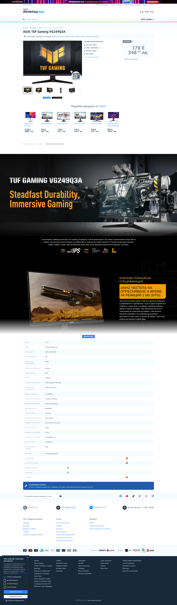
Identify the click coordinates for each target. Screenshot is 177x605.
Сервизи (26, 532)
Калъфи (80, 563)
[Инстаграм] (146, 496)
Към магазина (28, 4)
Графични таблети (61, 566)
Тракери (102, 566)
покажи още (88, 336)
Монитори (37, 568)
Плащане (119, 5)
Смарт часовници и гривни (42, 578)
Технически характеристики (54, 144)
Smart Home (37, 576)
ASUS (102, 106)
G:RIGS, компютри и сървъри (43, 566)
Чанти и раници (39, 563)
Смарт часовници (105, 560)
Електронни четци (61, 563)
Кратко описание (28, 144)
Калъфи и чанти (61, 568)
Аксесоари (59, 571)
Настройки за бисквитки (64, 540)
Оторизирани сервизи (37, 484)
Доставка (112, 5)
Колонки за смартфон (85, 573)
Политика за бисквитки (64, 537)
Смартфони (82, 560)
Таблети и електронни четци (42, 581)
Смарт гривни (104, 563)
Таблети (58, 560)
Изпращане (47, 97)
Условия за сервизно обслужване (132, 5)
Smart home (104, 568)
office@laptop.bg (68, 507)
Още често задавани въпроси (33, 534)
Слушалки (81, 568)
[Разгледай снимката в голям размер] (52, 62)
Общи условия (61, 532)
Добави (131, 59)
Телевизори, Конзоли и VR (42, 584)
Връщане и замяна (29, 529)
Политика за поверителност (65, 534)
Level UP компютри (128, 563)
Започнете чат (100, 507)
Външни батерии (83, 571)
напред (80, 90)
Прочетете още (22, 573)
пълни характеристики (90, 57)
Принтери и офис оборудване (43, 586)
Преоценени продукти (102, 5)
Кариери (59, 526)
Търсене (24, 19)
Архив (91, 523)
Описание (40, 144)
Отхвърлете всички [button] (15, 596)
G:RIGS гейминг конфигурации (132, 560)
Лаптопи (36, 560)
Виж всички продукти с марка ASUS (34, 130)
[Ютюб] (127, 496)
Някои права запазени (94, 600)
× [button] (27, 557)
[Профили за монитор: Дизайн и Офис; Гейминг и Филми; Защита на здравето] (76, 76)
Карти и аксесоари (84, 566)
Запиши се (60, 496)
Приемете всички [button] (16, 592)
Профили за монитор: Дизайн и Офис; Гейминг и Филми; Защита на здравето (75, 36)
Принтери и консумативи (130, 571)
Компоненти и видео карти (42, 571)
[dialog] (16, 579)
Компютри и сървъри (129, 566)
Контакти (145, 5)
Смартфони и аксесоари (41, 573)
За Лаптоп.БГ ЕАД (62, 523)
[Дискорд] (153, 496)
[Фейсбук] (120, 496)
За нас (151, 5)
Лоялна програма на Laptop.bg (99, 529)
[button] (16, 600)
